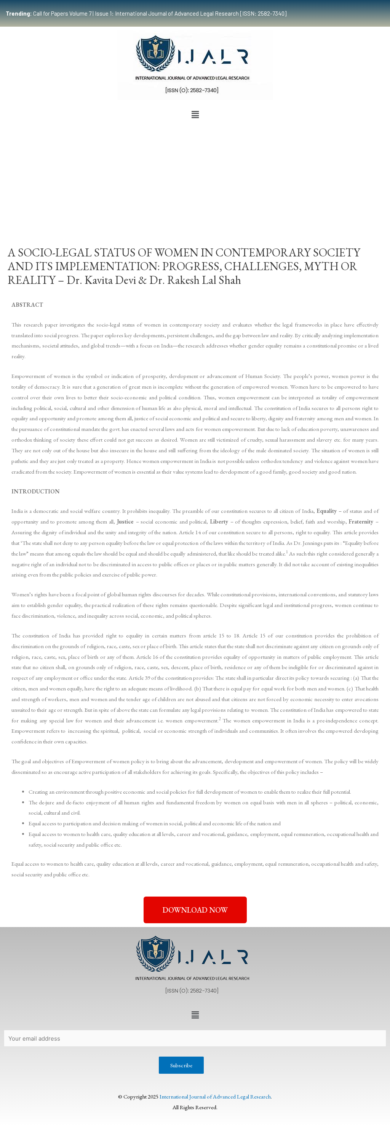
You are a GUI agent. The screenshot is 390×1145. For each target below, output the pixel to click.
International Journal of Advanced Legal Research (215, 1096)
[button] (195, 114)
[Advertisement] (195, 179)
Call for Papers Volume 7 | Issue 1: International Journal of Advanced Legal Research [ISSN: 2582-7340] (146, 13)
